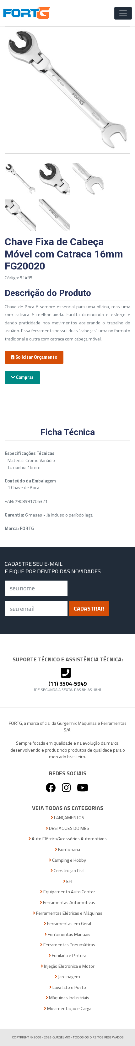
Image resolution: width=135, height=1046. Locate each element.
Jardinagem (68, 976)
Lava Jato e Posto (68, 987)
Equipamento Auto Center (68, 892)
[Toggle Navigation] (123, 13)
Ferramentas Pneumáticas (68, 945)
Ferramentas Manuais (68, 934)
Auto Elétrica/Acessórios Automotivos (69, 839)
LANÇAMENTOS (68, 817)
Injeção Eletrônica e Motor (68, 966)
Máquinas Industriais (68, 998)
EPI (68, 881)
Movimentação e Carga (68, 1008)
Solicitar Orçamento (35, 357)
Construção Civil (68, 870)
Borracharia (68, 849)
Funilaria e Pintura (68, 955)
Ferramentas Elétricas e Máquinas (68, 913)
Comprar (24, 377)
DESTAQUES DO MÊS (68, 828)
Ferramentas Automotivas (68, 902)
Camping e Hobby (68, 860)
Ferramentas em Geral (68, 923)
